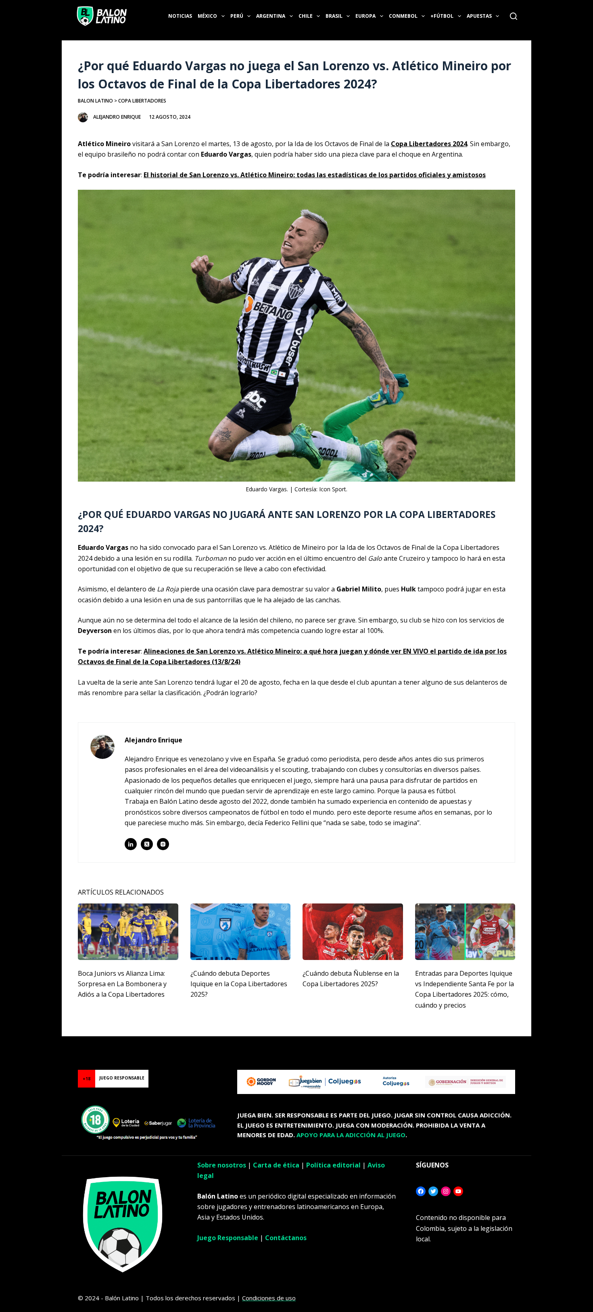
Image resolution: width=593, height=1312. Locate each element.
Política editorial (333, 1165)
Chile (306, 16)
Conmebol (403, 16)
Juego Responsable (227, 1237)
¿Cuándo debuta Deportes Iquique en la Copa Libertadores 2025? (238, 984)
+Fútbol (441, 16)
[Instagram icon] (163, 844)
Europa (365, 16)
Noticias (180, 16)
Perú (236, 16)
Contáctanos (286, 1237)
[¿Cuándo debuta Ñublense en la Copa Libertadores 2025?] (353, 931)
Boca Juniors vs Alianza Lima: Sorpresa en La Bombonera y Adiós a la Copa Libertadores (122, 984)
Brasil (334, 16)
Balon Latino (95, 100)
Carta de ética (276, 1165)
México (207, 16)
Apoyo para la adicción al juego (350, 1135)
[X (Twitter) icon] (147, 844)
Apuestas (479, 16)
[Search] (513, 16)
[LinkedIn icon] (131, 844)
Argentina (270, 16)
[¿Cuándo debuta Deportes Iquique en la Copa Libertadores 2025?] (240, 931)
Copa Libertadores (142, 100)
